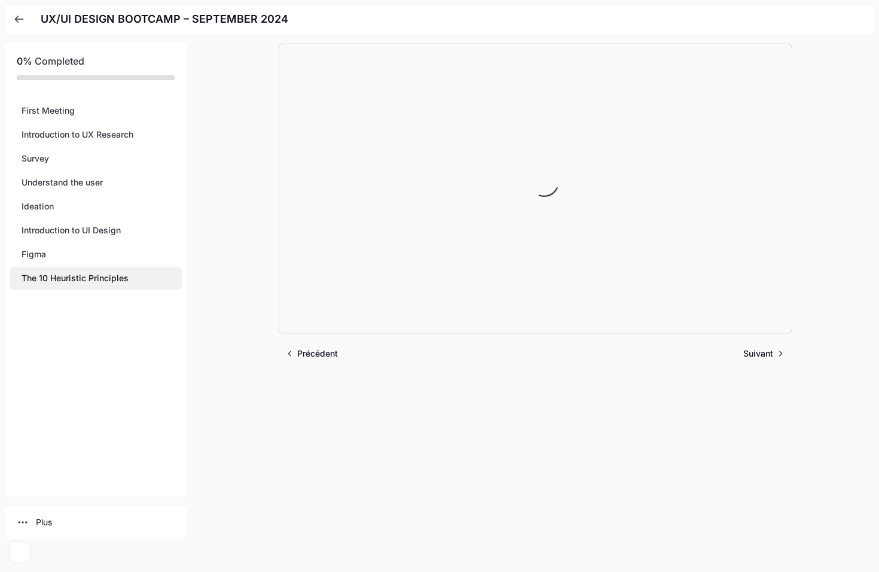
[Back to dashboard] (19, 19)
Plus (44, 522)
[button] (96, 110)
